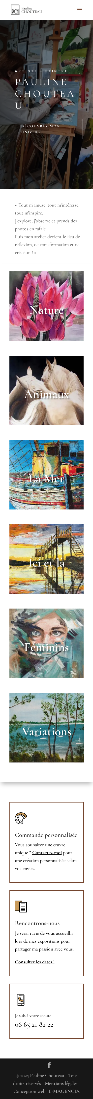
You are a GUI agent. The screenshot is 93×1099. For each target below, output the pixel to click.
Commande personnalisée (46, 835)
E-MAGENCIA (64, 1091)
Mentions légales (61, 1083)
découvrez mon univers (40, 129)
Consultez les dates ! (35, 962)
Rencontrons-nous (37, 923)
